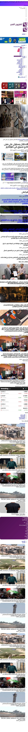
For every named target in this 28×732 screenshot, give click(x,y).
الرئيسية (23, 45)
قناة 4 (20, 53)
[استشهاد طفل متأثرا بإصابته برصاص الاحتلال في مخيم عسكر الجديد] (12, 468)
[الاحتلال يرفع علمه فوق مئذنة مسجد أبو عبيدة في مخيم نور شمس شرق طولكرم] (12, 613)
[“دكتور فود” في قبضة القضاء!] (12, 512)
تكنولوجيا (20, 70)
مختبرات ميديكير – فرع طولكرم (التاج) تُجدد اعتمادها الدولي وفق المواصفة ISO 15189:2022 (14, 282)
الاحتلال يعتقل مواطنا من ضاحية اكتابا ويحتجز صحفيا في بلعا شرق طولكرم (15, 305)
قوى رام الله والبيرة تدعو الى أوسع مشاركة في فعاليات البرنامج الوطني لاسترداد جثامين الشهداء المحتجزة (12, 485)
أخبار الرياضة (19, 59)
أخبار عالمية (19, 62)
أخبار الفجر (20, 61)
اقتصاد (20, 69)
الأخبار (23, 57)
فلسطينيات (19, 63)
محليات (20, 64)
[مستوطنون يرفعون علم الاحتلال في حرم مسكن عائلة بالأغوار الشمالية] (12, 454)
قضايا (21, 73)
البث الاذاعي (21, 77)
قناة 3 (21, 52)
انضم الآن (26, 5)
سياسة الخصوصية (18, 46)
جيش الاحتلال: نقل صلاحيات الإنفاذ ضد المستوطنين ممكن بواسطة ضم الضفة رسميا (13, 441)
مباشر (22, 47)
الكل (21, 58)
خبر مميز (25, 181)
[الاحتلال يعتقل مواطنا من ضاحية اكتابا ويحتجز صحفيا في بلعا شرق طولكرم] (14, 302)
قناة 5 (21, 55)
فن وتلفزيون (19, 72)
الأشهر (23, 541)
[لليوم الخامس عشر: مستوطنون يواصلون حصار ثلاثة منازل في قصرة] (12, 498)
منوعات (20, 74)
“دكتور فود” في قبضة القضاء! (18, 513)
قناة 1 (20, 48)
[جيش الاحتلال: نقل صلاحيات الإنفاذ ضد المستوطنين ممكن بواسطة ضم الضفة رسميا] (12, 554)
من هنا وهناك (21, 67)
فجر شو (19, 56)
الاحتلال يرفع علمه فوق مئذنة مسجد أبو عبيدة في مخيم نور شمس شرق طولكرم (15, 201)
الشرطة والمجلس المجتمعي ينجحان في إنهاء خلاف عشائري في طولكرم (15, 230)
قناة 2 (19, 51)
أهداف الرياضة (22, 66)
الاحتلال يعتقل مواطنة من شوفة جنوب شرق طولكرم (16, 211)
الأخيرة (23, 542)
